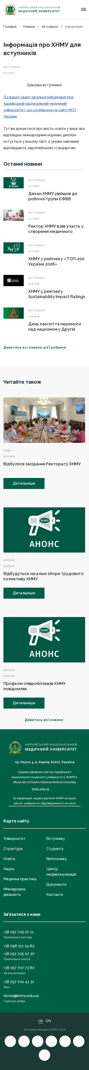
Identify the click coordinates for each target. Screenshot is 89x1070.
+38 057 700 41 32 (18, 982)
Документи (56, 884)
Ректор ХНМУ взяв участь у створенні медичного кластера (56, 231)
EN (48, 1021)
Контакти (54, 894)
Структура (13, 849)
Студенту (55, 849)
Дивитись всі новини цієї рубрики (34, 347)
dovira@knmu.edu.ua (21, 996)
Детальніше (24, 483)
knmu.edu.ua (40, 789)
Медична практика (19, 879)
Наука (8, 869)
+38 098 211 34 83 (18, 946)
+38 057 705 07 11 (18, 932)
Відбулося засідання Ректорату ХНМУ (42, 463)
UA (40, 1021)
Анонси (9, 560)
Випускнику (56, 859)
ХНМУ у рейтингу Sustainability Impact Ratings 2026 (56, 296)
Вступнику (55, 838)
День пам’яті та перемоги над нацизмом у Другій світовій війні (54, 329)
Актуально (11, 67)
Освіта (9, 859)
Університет (14, 838)
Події (7, 450)
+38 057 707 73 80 (18, 968)
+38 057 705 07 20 (18, 954)
